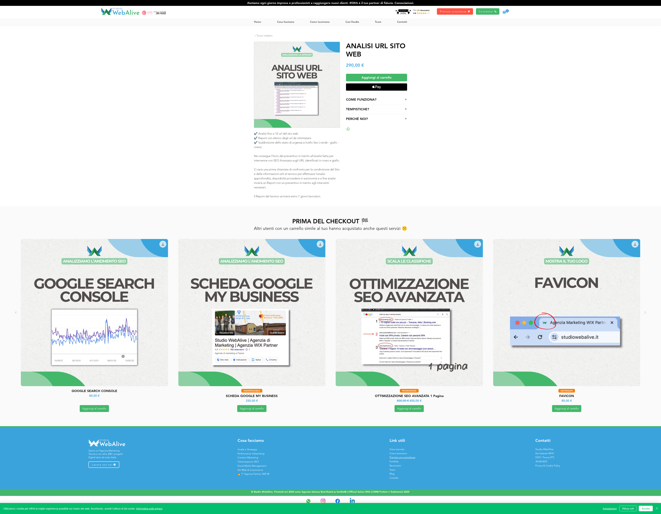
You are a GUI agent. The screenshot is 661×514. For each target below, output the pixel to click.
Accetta (646, 508)
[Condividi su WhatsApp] (348, 129)
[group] (330, 325)
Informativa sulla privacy (149, 508)
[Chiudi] (657, 508)
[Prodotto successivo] (645, 312)
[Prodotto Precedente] (16, 312)
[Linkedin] (352, 501)
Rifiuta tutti (628, 508)
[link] (505, 11)
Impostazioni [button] (610, 508)
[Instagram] (323, 501)
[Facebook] (338, 501)
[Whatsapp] (308, 501)
